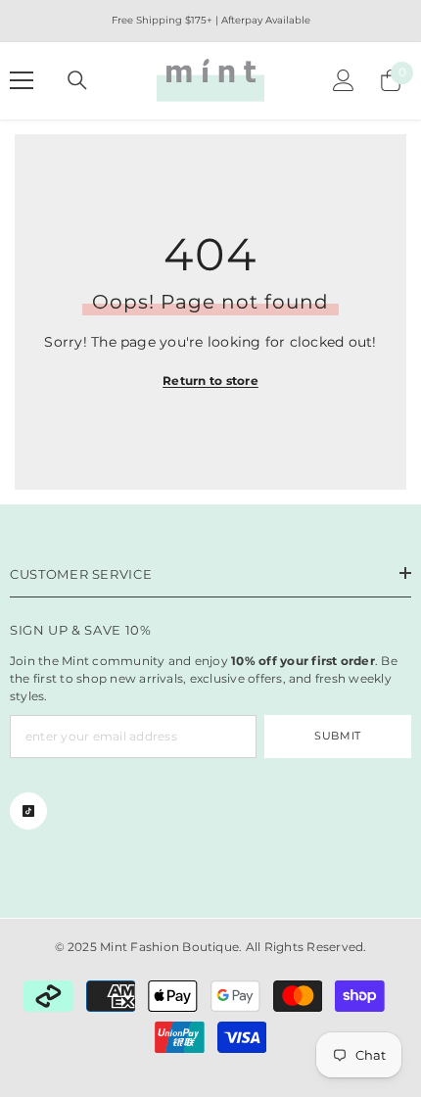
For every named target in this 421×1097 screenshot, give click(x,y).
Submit (337, 735)
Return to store (210, 380)
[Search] (77, 80)
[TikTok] (28, 811)
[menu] (21, 80)
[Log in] (343, 80)
